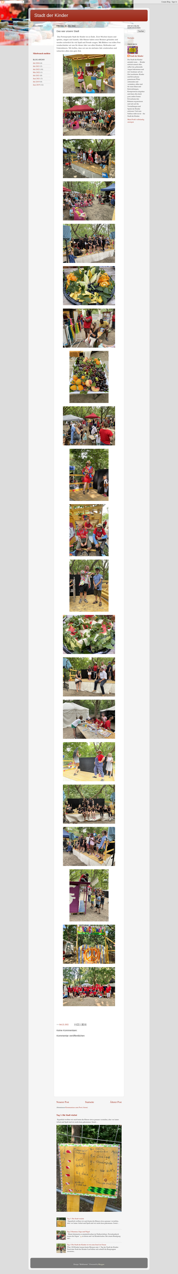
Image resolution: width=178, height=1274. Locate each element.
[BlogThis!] (78, 1024)
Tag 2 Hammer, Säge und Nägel (78, 1231)
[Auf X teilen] (80, 1024)
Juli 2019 (36, 81)
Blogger (101, 1264)
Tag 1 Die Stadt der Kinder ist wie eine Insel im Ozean (86, 1244)
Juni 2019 (36, 85)
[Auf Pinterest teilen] (85, 1024)
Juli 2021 (36, 75)
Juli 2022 (36, 69)
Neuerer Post (62, 1102)
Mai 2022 (36, 72)
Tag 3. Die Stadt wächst (66, 1114)
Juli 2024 (36, 63)
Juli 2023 (36, 66)
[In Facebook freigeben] (83, 1024)
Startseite (89, 1102)
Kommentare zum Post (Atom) (76, 1107)
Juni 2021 (36, 78)
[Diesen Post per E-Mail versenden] (75, 1024)
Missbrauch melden (41, 53)
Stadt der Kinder (51, 15)
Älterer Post (116, 1102)
